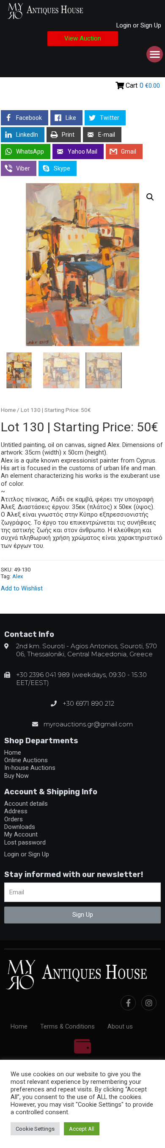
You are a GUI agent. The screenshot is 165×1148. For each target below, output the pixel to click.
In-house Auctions (29, 768)
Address (16, 811)
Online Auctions (26, 760)
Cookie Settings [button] (35, 1129)
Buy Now (16, 776)
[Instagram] (149, 1002)
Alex (17, 576)
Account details (26, 803)
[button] (82, 38)
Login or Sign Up (138, 25)
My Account (21, 834)
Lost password (25, 842)
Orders (13, 819)
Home (8, 410)
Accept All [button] (81, 1129)
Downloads (19, 827)
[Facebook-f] (128, 1002)
